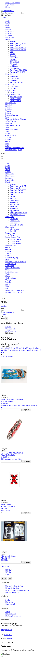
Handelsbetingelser (12, 588)
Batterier (8, 113)
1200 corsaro (14, 86)
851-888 (13, 56)
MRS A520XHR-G (8, 506)
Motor (7, 133)
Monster (13, 41)
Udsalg (7, 144)
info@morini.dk (6, 630)
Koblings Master (16, 97)
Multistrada (14, 66)
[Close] (2, 158)
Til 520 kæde (5, 510)
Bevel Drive (14, 58)
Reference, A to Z (25, 350)
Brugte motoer (10, 90)
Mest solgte (5, 348)
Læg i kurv (26, 410)
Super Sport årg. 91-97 (18, 43)
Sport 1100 (14, 76)
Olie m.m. (8, 105)
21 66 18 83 (8, 635)
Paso (11, 52)
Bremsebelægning (11, 115)
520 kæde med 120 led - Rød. (11, 459)
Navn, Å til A (31, 348)
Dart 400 (13, 88)
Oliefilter (8, 107)
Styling (7, 127)
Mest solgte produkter (13, 616)
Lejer (7, 146)
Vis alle (10, 356)
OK (10, 578)
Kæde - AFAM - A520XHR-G (12, 399)
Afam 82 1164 (6, 558)
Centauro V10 (15, 78)
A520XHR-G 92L (7, 401)
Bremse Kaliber (15, 101)
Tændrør (8, 111)
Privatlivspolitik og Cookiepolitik (17, 590)
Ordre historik (10, 604)
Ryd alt (4, 578)
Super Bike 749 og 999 (18, 50)
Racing (7, 574)
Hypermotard (14, 68)
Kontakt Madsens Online (14, 586)
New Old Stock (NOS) (13, 150)
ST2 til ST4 (14, 60)
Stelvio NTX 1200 (16, 82)
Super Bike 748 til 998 (18, 48)
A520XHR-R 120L (8, 455)
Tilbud (7, 612)
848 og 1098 (14, 62)
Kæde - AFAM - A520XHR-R (12, 453)
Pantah (12, 54)
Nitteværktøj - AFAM (8, 556)
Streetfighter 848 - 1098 (18, 70)
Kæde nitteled (6, 504)
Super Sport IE (15, 46)
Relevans (12, 348)
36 (6, 356)
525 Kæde (9, 572)
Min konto (9, 602)
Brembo (8, 139)
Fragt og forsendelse (12, 3)
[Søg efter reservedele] (23, 13)
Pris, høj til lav (13, 350)
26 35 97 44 (11, 639)
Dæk (7, 117)
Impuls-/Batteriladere (12, 125)
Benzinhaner (9, 123)
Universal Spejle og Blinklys (15, 119)
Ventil (7, 131)
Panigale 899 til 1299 (17, 72)
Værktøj (8, 137)
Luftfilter (8, 109)
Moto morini (9, 84)
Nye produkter (10, 614)
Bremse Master (15, 99)
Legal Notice (10, 5)
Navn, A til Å (21, 348)
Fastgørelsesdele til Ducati (14, 148)
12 (2, 356)
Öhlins (7, 142)
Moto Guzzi (9, 74)
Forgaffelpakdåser (11, 129)
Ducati (7, 39)
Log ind (3, 306)
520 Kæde (9, 570)
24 (4, 356)
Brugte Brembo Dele (12, 95)
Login (7, 600)
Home (7, 7)
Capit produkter (10, 135)
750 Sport (13, 64)
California (13, 80)
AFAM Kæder (10, 121)
